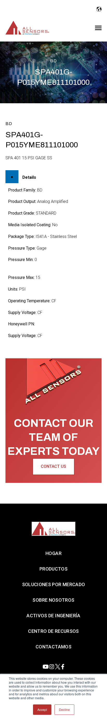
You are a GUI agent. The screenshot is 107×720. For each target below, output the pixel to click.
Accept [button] (42, 709)
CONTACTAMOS (53, 646)
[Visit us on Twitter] (57, 666)
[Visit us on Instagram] (51, 666)
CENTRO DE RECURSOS (53, 631)
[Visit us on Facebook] (62, 666)
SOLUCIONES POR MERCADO (53, 584)
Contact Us (53, 466)
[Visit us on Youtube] (46, 666)
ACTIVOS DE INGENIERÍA (53, 615)
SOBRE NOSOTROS (53, 600)
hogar (53, 553)
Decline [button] (64, 709)
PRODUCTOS (53, 569)
